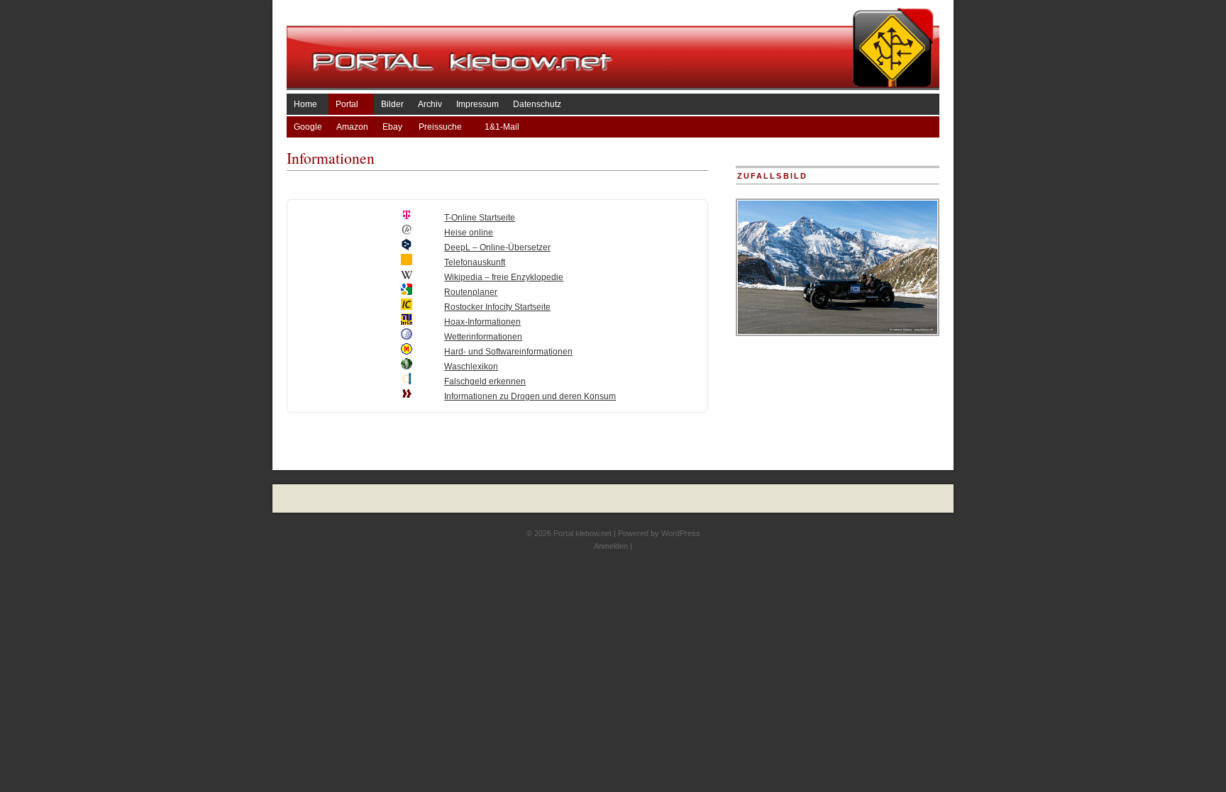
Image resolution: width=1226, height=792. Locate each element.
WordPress (680, 533)
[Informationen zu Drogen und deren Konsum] (406, 396)
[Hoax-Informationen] (406, 322)
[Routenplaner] (406, 292)
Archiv (430, 104)
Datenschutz (537, 104)
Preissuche (444, 127)
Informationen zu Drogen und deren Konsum (530, 396)
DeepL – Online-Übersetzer (497, 247)
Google (308, 127)
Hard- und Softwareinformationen (508, 352)
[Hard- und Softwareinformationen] (406, 352)
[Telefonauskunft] (406, 262)
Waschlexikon (471, 367)
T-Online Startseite (479, 218)
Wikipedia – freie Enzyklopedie (503, 277)
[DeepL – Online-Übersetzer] (406, 247)
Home (307, 104)
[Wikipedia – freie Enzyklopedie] (406, 277)
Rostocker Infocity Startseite (497, 307)
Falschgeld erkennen (485, 381)
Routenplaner (470, 292)
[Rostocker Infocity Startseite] (406, 307)
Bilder (392, 104)
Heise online (468, 233)
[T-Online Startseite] (406, 218)
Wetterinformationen (483, 337)
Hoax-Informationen (482, 322)
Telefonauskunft (474, 262)
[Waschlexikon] (406, 367)
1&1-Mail (502, 127)
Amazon (352, 127)
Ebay (393, 127)
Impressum (477, 104)
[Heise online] (406, 233)
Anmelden (611, 546)
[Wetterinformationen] (406, 337)
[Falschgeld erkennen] (406, 381)
